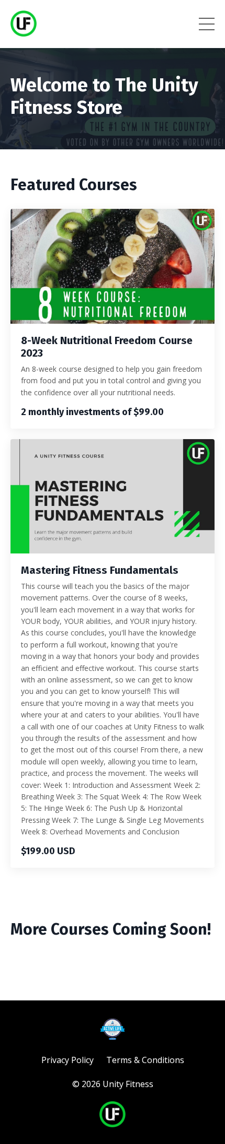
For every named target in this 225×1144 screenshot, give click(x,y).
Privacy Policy (67, 1060)
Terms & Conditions (145, 1060)
